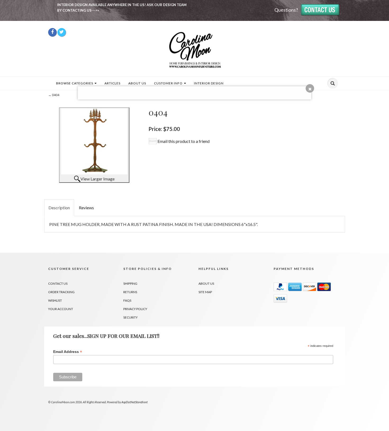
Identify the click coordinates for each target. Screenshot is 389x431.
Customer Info (168, 83)
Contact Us (57, 283)
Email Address (67, 351)
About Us (137, 83)
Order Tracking (61, 292)
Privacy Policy (135, 309)
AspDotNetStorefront (134, 402)
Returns (130, 292)
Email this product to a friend (183, 141)
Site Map (205, 292)
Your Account (60, 309)
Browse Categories (75, 83)
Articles (112, 83)
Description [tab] (59, 207)
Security (130, 317)
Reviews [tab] (86, 207)
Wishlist (55, 300)
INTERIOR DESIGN (209, 83)
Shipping (130, 283)
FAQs (127, 300)
